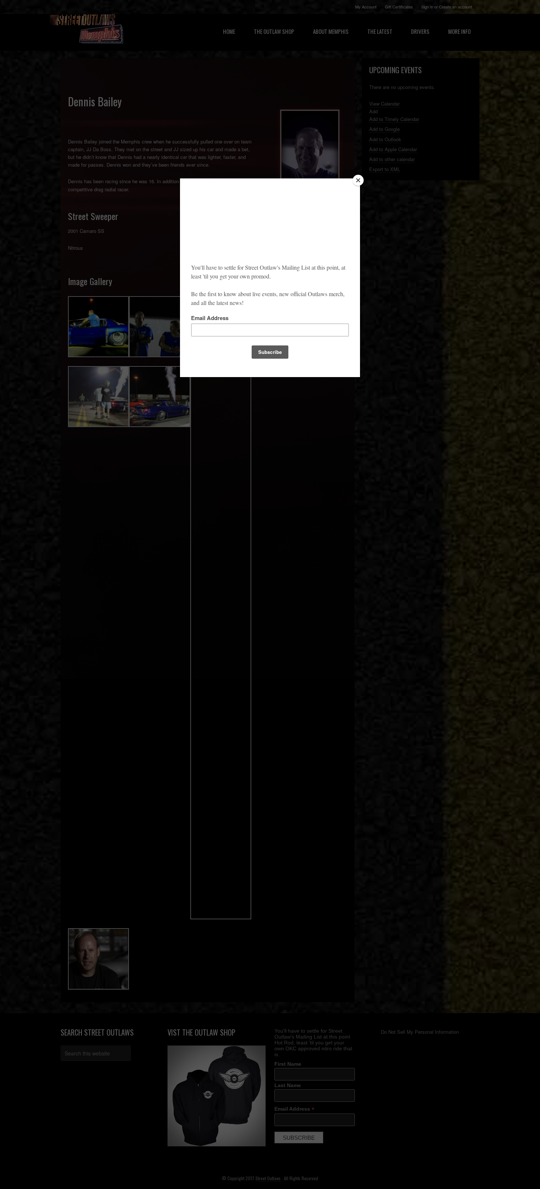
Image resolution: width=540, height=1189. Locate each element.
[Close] (358, 180)
